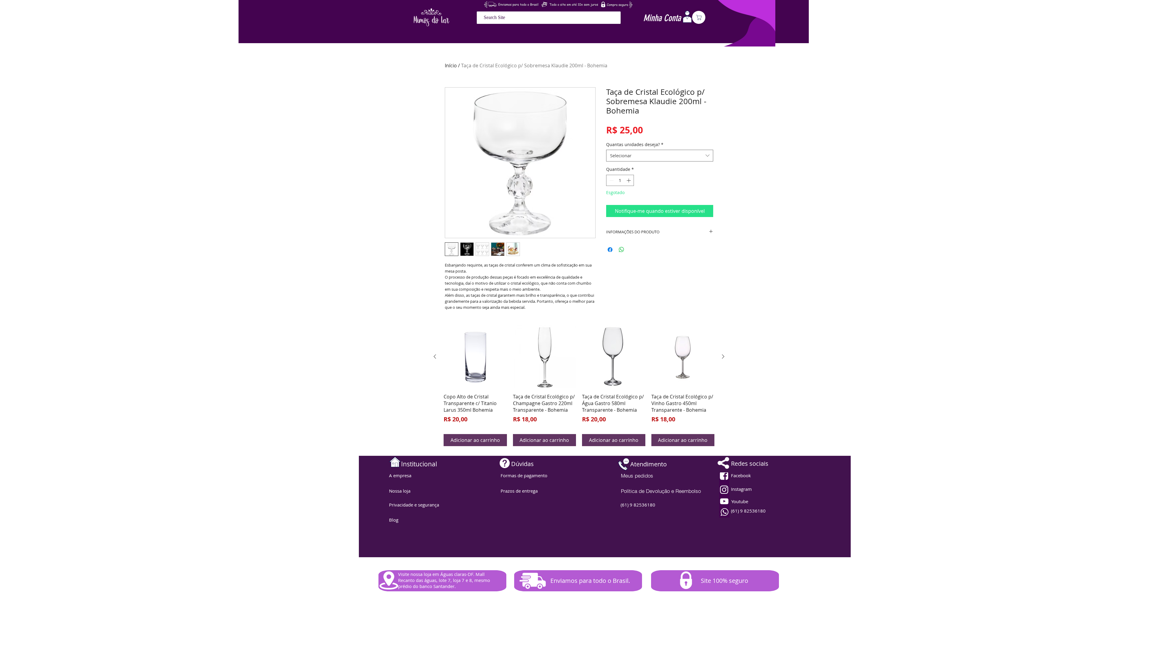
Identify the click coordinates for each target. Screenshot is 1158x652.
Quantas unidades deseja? (634, 144)
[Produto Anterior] (434, 356)
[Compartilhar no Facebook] (610, 249)
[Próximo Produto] (723, 356)
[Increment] (629, 180)
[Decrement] (611, 180)
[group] (579, 385)
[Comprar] (698, 17)
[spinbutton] (620, 180)
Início (451, 65)
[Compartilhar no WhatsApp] (621, 249)
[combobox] (659, 155)
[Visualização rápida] (475, 356)
